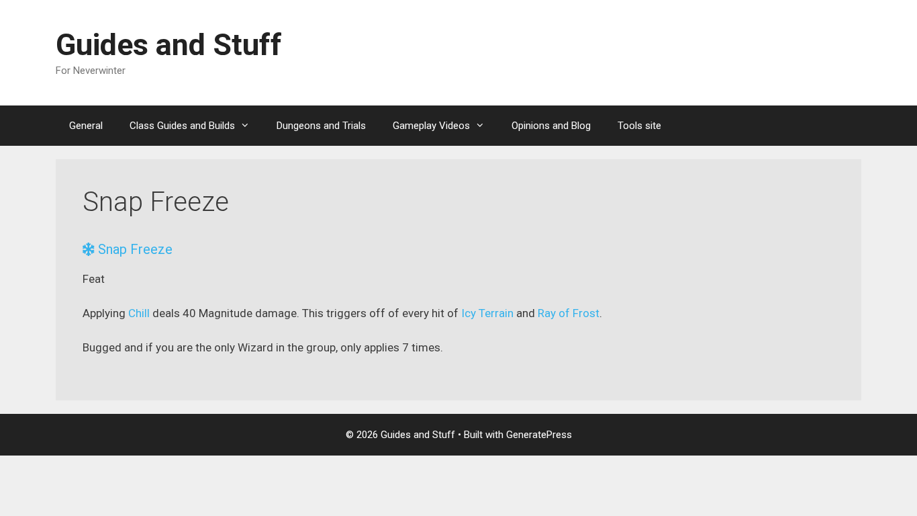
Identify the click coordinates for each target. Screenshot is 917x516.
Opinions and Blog (551, 126)
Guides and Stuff (169, 44)
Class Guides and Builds (182, 126)
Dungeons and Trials (321, 126)
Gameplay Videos (431, 126)
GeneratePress (539, 435)
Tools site (639, 126)
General (86, 126)
